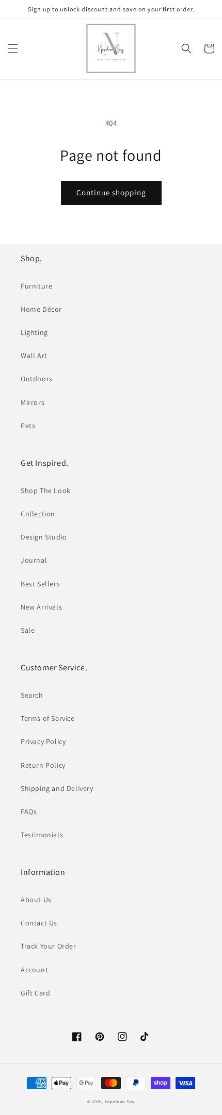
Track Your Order (48, 946)
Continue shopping (111, 192)
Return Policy (43, 765)
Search (32, 695)
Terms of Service (48, 718)
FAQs (29, 811)
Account (34, 969)
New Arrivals (41, 607)
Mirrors (32, 402)
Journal (34, 560)
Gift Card (35, 993)
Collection (38, 513)
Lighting (34, 332)
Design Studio (44, 537)
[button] (13, 48)
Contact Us (39, 922)
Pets (28, 425)
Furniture (36, 286)
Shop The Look (46, 490)
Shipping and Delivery (57, 788)
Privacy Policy (43, 741)
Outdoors (37, 378)
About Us (36, 899)
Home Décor (41, 309)
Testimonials (42, 834)
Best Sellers (40, 583)
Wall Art (34, 355)
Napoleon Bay (120, 1101)
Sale (28, 630)
